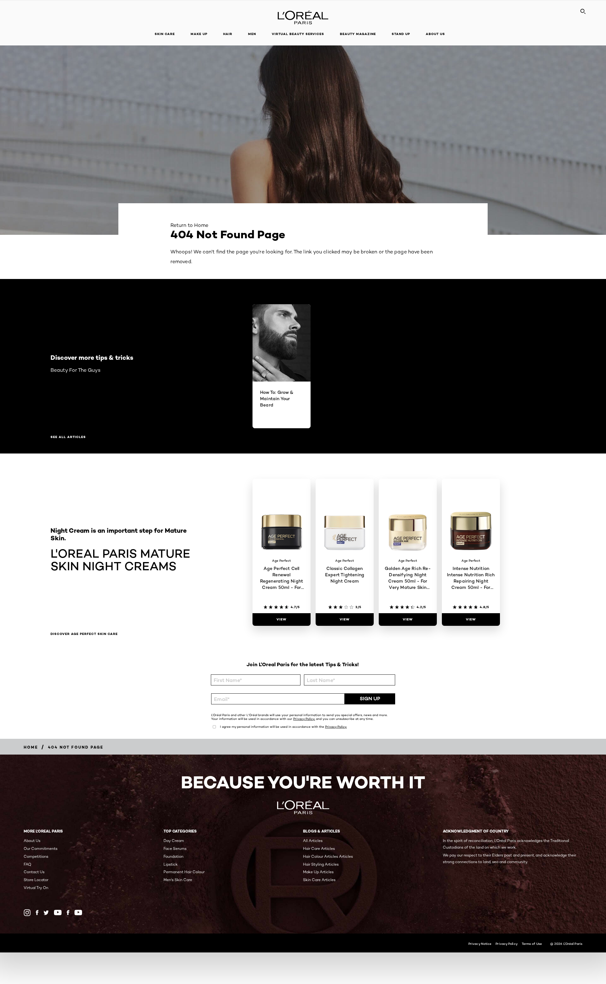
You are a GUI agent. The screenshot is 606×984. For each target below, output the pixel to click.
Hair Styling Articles (321, 864)
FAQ (27, 864)
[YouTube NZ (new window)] (78, 912)
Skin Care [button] (165, 34)
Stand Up (401, 34)
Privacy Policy (506, 943)
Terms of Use (532, 943)
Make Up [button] (199, 34)
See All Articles (68, 437)
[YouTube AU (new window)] (58, 912)
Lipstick (170, 864)
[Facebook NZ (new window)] (68, 912)
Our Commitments (40, 848)
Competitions (36, 856)
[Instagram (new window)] (27, 912)
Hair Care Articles (319, 848)
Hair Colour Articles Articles (328, 856)
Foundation (173, 856)
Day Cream (173, 840)
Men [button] (252, 34)
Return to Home (189, 225)
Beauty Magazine (358, 34)
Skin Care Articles (319, 879)
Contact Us (34, 871)
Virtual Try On (36, 887)
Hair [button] (227, 34)
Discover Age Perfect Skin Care (84, 634)
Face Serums (175, 848)
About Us (32, 840)
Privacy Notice (479, 943)
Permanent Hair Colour (184, 871)
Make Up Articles (318, 871)
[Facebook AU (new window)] (37, 912)
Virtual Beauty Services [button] (298, 34)
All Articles (313, 840)
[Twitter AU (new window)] (46, 912)
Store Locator (36, 879)
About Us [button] (435, 34)
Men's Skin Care (177, 879)
